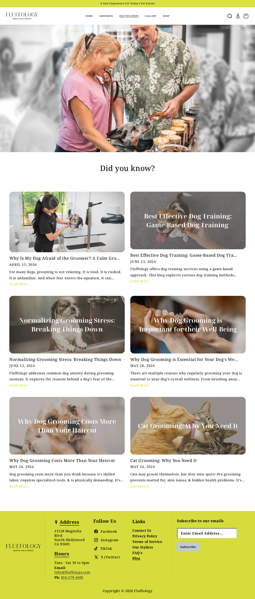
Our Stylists (142, 547)
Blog (136, 558)
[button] (230, 16)
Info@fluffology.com (72, 572)
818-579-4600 (72, 577)
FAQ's (137, 553)
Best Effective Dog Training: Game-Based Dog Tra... (183, 255)
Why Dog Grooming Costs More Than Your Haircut (62, 460)
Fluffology (143, 591)
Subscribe (188, 547)
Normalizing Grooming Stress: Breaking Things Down (65, 359)
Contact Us (141, 531)
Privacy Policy (144, 536)
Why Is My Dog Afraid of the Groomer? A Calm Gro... (64, 258)
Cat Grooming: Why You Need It (163, 460)
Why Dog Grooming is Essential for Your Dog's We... (184, 359)
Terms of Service (147, 541)
